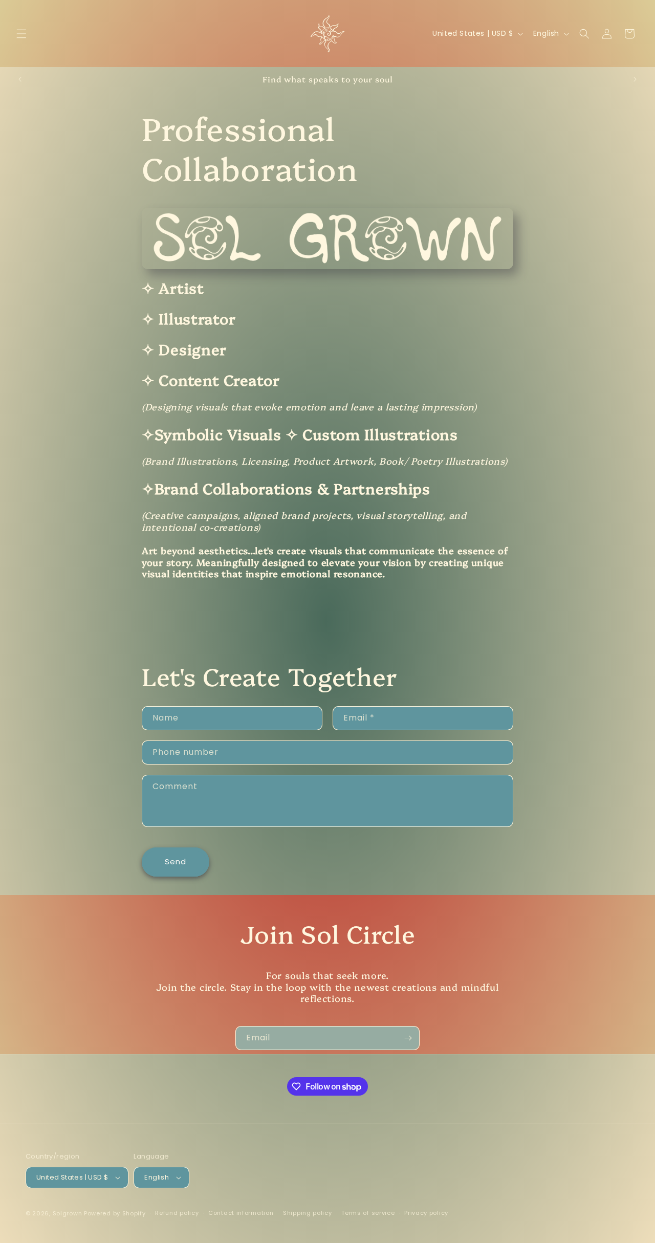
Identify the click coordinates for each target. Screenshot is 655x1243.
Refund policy (177, 1213)
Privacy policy (426, 1213)
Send (175, 861)
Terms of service (368, 1213)
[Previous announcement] (20, 79)
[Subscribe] (408, 1038)
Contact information (240, 1213)
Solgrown (67, 1213)
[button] (21, 34)
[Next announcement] (635, 79)
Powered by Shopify (115, 1213)
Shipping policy (307, 1213)
